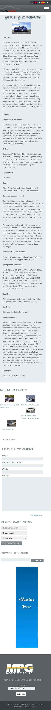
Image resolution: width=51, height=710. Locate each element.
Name (5, 456)
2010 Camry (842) (8, 429)
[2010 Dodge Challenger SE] (30, 398)
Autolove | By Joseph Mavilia (18, 704)
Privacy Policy (31, 706)
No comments (36, 19)
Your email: (22, 685)
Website (5, 469)
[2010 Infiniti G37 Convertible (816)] (22, 28)
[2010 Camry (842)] (11, 423)
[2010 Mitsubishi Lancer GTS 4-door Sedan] (9, 398)
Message (5, 476)
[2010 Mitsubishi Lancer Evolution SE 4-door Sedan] (30, 409)
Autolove (23, 19)
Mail (12, 462)
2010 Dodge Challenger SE (30, 405)
